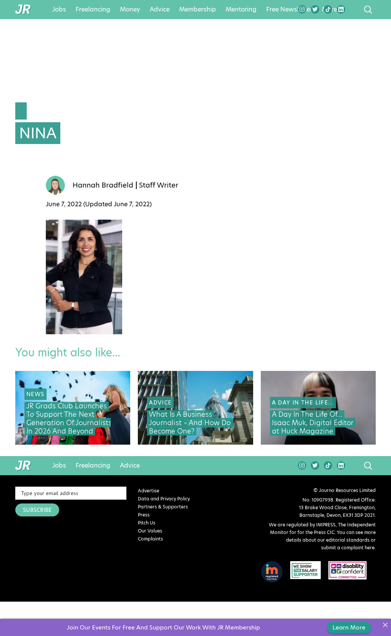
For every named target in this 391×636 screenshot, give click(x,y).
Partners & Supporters (163, 506)
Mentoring (241, 9)
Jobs (59, 9)
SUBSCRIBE (37, 510)
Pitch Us (146, 522)
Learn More (349, 627)
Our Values (150, 531)
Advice (160, 9)
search (353, 9)
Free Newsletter (289, 9)
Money (130, 9)
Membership (197, 9)
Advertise (148, 490)
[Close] (385, 625)
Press (144, 514)
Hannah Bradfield (103, 185)
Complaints (150, 539)
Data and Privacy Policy (164, 498)
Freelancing (93, 9)
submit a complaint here (348, 547)
